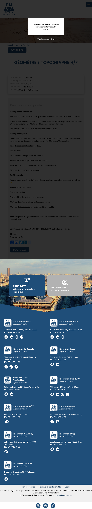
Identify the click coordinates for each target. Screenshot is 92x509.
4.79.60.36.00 (14, 447)
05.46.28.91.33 (14, 362)
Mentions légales (28, 487)
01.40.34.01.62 (60, 389)
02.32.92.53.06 (60, 332)
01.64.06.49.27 (14, 389)
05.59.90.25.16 (60, 359)
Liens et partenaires (64, 495)
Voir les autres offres (46, 39)
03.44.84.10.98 (14, 332)
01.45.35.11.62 (14, 417)
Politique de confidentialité (50, 487)
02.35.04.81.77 (60, 444)
